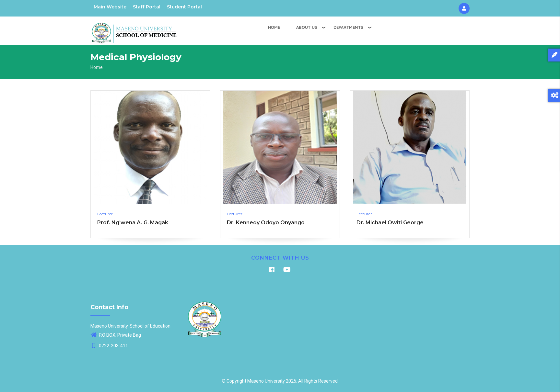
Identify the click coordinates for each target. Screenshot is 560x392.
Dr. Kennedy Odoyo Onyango (266, 222)
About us (306, 27)
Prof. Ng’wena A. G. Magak (132, 222)
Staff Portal (146, 7)
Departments (348, 27)
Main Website (110, 7)
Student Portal (184, 7)
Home (274, 27)
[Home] (134, 29)
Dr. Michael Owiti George (390, 222)
